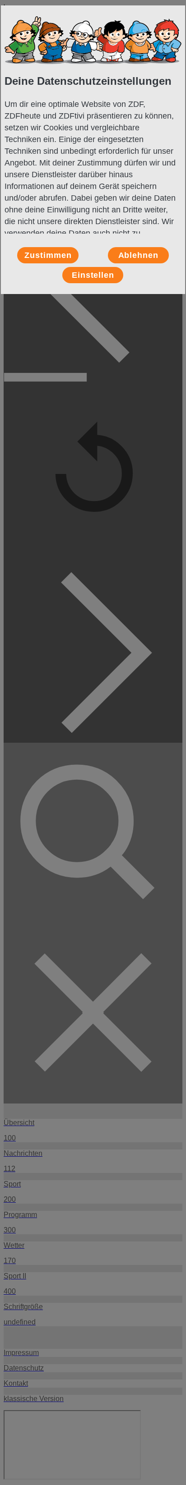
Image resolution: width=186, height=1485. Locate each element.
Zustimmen (47, 255)
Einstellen (93, 275)
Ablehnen (138, 255)
